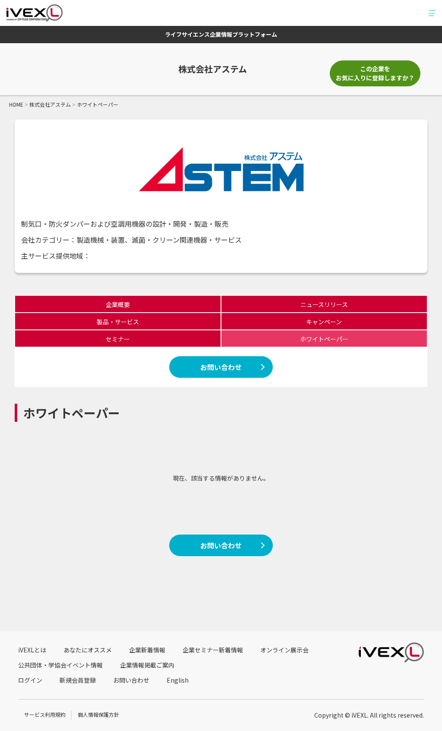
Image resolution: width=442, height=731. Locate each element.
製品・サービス (118, 321)
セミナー (118, 339)
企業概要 (118, 304)
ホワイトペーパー (324, 339)
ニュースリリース (324, 304)
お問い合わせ (221, 367)
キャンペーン (324, 321)
